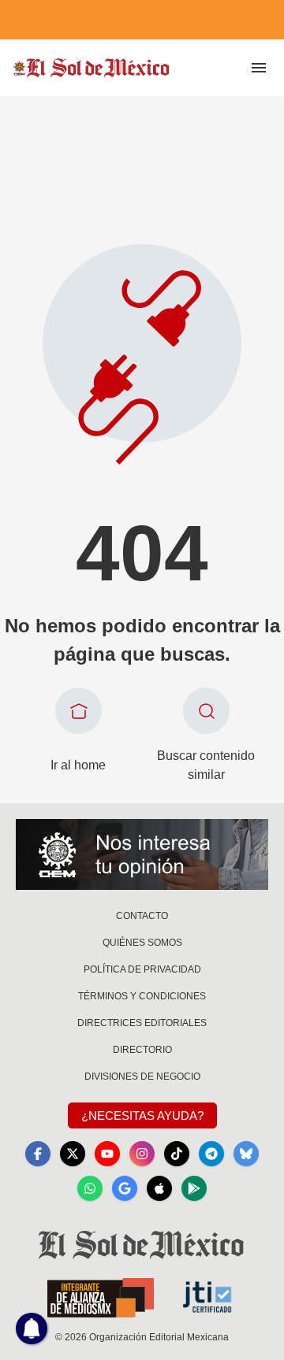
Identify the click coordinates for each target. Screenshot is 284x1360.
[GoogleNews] (124, 1188)
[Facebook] (37, 1153)
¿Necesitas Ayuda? (142, 1115)
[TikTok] (176, 1153)
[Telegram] (211, 1153)
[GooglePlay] (194, 1188)
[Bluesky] (246, 1153)
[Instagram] (142, 1153)
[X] (72, 1153)
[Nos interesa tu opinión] (142, 854)
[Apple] (159, 1188)
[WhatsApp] (90, 1188)
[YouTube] (107, 1153)
